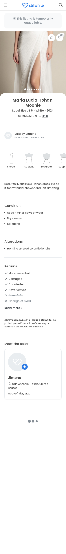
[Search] (60, 5)
